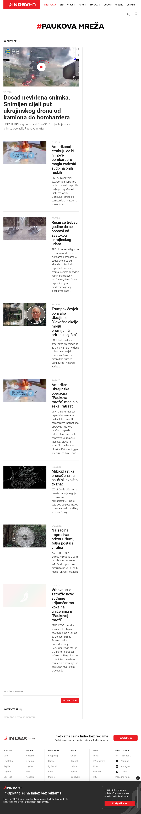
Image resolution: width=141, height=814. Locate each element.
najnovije (10, 41)
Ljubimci (52, 766)
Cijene (119, 5)
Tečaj (96, 755)
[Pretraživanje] (135, 14)
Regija (6, 766)
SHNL (29, 771)
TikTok (124, 771)
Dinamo (30, 761)
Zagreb (7, 771)
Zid (61, 5)
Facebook (126, 755)
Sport (82, 5)
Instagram (126, 766)
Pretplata (50, 5)
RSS (95, 777)
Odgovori (75, 777)
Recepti (74, 761)
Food (50, 771)
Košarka (30, 777)
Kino (95, 766)
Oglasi (108, 5)
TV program (99, 761)
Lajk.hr (74, 766)
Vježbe (73, 771)
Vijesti (71, 5)
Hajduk (29, 766)
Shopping (53, 755)
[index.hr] (21, 4)
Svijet (6, 755)
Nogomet (30, 755)
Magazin (53, 750)
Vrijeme (97, 771)
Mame (51, 777)
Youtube (125, 761)
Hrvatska (8, 761)
